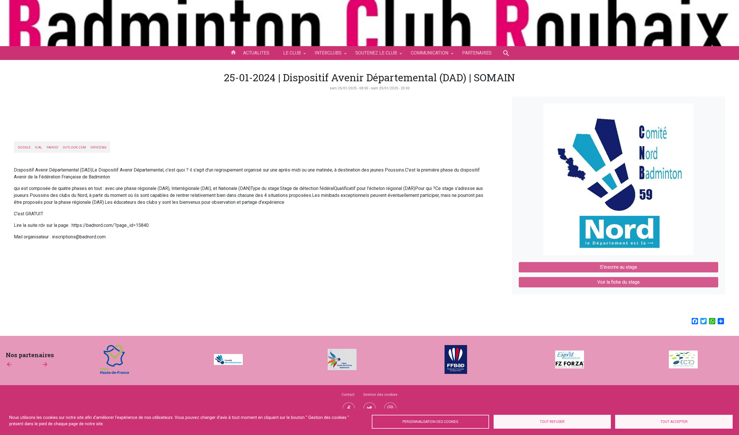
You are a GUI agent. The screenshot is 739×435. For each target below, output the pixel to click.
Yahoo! (52, 147)
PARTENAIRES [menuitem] (477, 53)
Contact (347, 394)
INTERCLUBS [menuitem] (324, 55)
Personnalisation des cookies (430, 422)
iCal (38, 147)
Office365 (98, 147)
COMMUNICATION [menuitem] (426, 55)
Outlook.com (74, 147)
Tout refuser (552, 422)
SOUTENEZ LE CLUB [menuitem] (372, 55)
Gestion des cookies (380, 394)
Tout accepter (674, 422)
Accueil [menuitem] (233, 52)
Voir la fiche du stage (618, 282)
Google (24, 147)
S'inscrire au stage (618, 267)
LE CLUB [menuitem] (288, 55)
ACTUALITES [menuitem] (256, 53)
